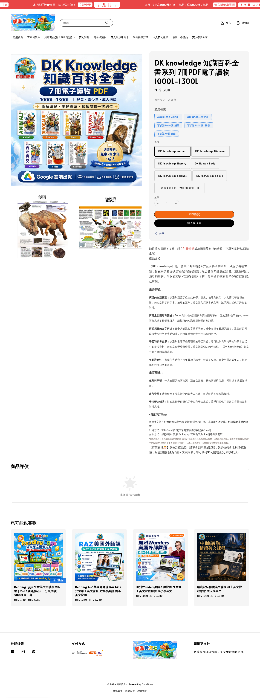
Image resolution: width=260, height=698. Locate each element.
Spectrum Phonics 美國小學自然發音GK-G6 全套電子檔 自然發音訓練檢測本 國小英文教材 (236, 8)
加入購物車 (194, 223)
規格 (156, 141)
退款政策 (130, 690)
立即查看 (60, 5)
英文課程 (84, 37)
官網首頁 (18, 37)
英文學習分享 (200, 37)
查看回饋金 (33, 37)
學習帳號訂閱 (141, 37)
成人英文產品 (160, 37)
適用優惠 (160, 109)
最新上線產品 (180, 37)
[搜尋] (107, 22)
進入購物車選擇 (200, 5)
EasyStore (147, 684)
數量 (156, 197)
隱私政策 (118, 690)
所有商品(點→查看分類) (58, 37)
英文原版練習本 (120, 37)
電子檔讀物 (100, 37)
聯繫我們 (142, 690)
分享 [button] (161, 233)
